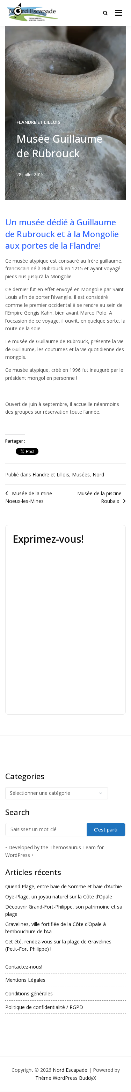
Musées (81, 474)
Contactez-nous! (23, 966)
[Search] (105, 13)
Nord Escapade (70, 1070)
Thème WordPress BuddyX (65, 1078)
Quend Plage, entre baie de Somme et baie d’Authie (63, 886)
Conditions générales (29, 993)
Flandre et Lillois (38, 122)
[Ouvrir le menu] (118, 13)
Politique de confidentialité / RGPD (44, 1007)
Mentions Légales (25, 980)
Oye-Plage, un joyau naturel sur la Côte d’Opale (58, 896)
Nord (98, 474)
